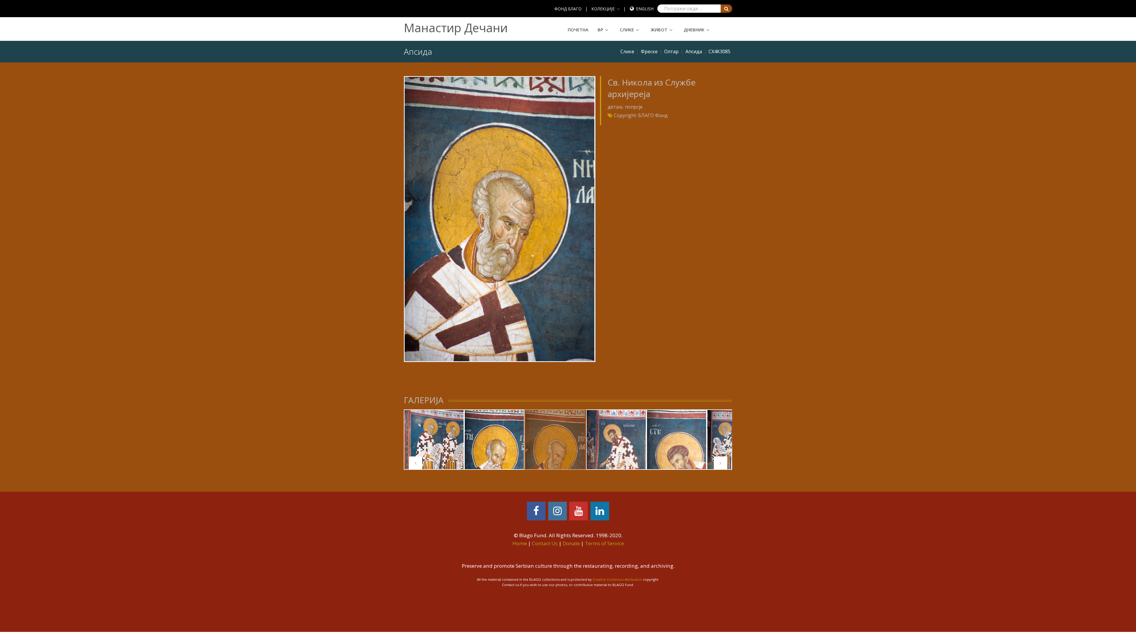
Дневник (694, 30)
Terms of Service (604, 543)
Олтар (671, 51)
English (644, 9)
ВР (600, 30)
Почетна (578, 30)
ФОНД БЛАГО (568, 9)
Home (519, 543)
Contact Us (545, 543)
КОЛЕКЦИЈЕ (603, 9)
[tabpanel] (434, 439)
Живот (659, 30)
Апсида (693, 51)
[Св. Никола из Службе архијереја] (499, 218)
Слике (627, 30)
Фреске (649, 51)
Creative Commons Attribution (617, 579)
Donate (571, 543)
